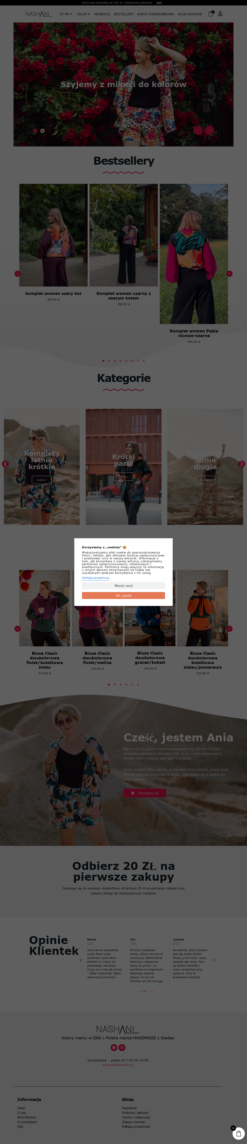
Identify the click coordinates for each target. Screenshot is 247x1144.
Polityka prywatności (95, 578)
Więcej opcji (123, 586)
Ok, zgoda (123, 595)
